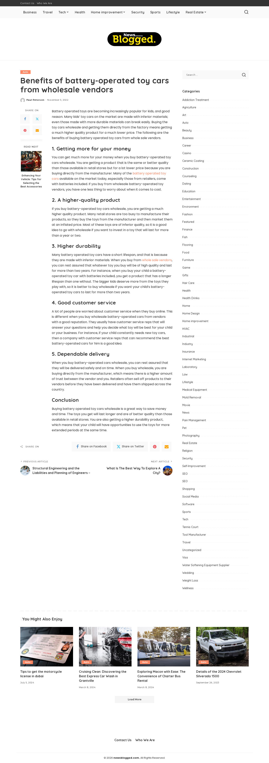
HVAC (185, 329)
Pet (184, 428)
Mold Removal (191, 397)
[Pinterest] (25, 130)
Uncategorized (191, 550)
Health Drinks (190, 298)
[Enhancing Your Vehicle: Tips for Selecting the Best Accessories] (31, 161)
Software (188, 504)
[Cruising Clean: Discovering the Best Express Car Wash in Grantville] (105, 646)
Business (188, 138)
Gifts (185, 275)
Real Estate (189, 443)
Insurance (188, 351)
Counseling (189, 176)
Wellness (188, 588)
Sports (186, 512)
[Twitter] (37, 119)
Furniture (188, 260)
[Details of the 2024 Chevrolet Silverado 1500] (222, 646)
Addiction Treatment (195, 100)
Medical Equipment (194, 390)
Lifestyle (187, 382)
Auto (25, 72)
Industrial (188, 336)
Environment (190, 206)
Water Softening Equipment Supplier (205, 565)
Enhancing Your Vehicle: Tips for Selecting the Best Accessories (31, 181)
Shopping (188, 489)
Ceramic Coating (193, 161)
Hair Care (188, 283)
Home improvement (195, 321)
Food (185, 252)
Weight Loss (190, 580)
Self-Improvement (194, 466)
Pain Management (194, 420)
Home (186, 306)
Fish (184, 237)
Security (187, 458)
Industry (187, 344)
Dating (186, 183)
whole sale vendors (157, 260)
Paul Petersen (35, 100)
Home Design (191, 313)
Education (188, 191)
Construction (190, 168)
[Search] (246, 12)
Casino (186, 153)
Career (186, 145)
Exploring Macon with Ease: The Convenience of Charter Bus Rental (161, 676)
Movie (186, 405)
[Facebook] (25, 119)
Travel (186, 542)
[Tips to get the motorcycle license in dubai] (46, 646)
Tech (185, 519)
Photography (190, 435)
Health (186, 290)
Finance (187, 229)
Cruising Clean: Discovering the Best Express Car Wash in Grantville (102, 676)
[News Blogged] (134, 39)
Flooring (187, 245)
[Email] (37, 130)
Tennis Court (190, 527)
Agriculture (189, 107)
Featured (188, 222)
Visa (185, 557)
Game (186, 267)
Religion (187, 450)
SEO (185, 473)
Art (184, 115)
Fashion (187, 214)
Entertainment (191, 199)
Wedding (188, 573)
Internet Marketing (194, 359)
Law (185, 374)
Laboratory (189, 367)
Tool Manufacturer (194, 534)
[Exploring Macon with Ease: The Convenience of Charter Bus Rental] (163, 646)
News (185, 412)
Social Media (190, 496)
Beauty (187, 130)
